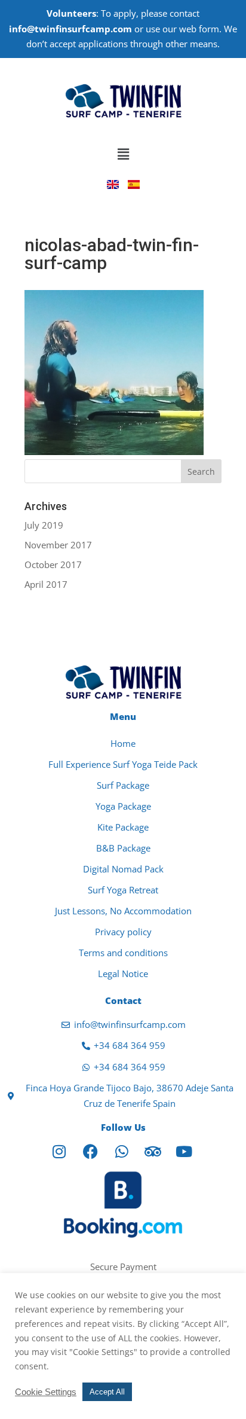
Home (123, 743)
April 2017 (45, 584)
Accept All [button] (107, 1391)
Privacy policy (123, 932)
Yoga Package (123, 806)
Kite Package (123, 827)
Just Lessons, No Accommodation (123, 911)
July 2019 (43, 525)
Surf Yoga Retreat (123, 890)
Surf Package (123, 785)
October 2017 (53, 564)
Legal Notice (123, 973)
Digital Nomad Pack (123, 869)
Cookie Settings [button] (45, 1392)
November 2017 (58, 545)
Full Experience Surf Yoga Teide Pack (123, 764)
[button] (123, 154)
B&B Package (123, 848)
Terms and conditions (123, 953)
